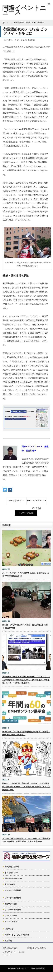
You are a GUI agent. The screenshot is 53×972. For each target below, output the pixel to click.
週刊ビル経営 (10, 884)
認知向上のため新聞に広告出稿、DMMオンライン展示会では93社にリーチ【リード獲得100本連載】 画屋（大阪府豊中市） (26, 786)
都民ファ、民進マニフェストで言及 (36, 502)
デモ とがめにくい (16, 501)
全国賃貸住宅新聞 (12, 867)
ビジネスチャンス (12, 921)
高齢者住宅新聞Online (13, 878)
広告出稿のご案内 (10, 948)
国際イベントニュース (24, 968)
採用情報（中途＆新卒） (37, 948)
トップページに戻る (26, 513)
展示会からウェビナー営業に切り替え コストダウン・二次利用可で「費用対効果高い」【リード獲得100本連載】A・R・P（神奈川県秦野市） (26, 680)
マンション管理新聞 (13, 890)
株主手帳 (8, 941)
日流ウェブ (9, 929)
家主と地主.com (11, 873)
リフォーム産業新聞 (13, 910)
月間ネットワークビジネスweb (17, 935)
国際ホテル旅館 (11, 904)
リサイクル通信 (11, 915)
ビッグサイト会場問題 (26, 40)
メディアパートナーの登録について (13, 953)
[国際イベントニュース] (24, 9)
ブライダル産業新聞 (13, 898)
